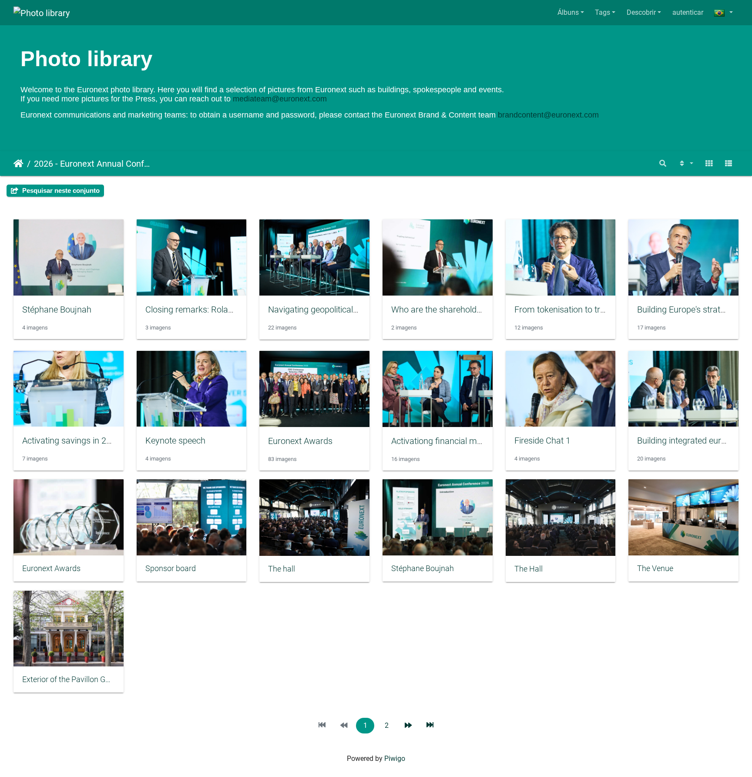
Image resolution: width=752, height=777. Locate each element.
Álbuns (568, 12)
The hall (281, 569)
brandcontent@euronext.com (548, 115)
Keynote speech (175, 440)
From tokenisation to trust (563, 309)
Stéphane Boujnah (56, 309)
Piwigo (394, 758)
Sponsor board (170, 568)
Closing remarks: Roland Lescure (207, 309)
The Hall (528, 569)
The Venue (655, 568)
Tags (602, 12)
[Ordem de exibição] (685, 163)
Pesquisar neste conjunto (60, 190)
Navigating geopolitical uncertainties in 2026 (350, 309)
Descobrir (641, 12)
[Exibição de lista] (728, 163)
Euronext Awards (300, 441)
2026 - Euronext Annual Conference (94, 163)
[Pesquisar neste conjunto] (663, 163)
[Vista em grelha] (709, 163)
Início (18, 163)
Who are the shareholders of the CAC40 (465, 309)
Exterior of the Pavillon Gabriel (68, 679)
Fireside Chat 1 (542, 440)
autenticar (687, 12)
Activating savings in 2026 (71, 440)
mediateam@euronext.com (280, 98)
